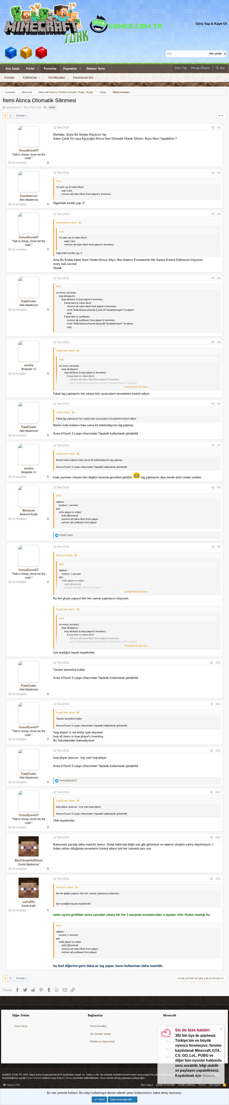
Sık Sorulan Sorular (100, 1034)
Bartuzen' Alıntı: (64, 555)
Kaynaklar (70, 68)
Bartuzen (29, 510)
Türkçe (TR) (13, 1085)
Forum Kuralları (98, 1026)
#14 (218, 837)
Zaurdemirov (29, 196)
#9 (219, 546)
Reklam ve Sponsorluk (102, 1041)
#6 (219, 403)
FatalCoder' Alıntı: (65, 350)
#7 (219, 445)
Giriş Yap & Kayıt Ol (211, 24)
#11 (218, 704)
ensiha (28, 365)
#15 (218, 878)
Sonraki (20, 115)
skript (52, 107)
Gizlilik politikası (186, 1085)
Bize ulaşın (147, 1085)
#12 (218, 750)
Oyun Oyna (21, 1026)
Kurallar (9, 77)
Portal (30, 68)
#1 (219, 127)
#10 (218, 662)
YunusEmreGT (14, 107)
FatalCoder (28, 301)
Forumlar (50, 68)
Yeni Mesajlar (56, 77)
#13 (218, 792)
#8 (219, 487)
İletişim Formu (64, 1078)
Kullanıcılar (30, 77)
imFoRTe (29, 902)
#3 (219, 214)
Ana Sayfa (12, 68)
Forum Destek (34, 1078)
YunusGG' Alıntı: (65, 887)
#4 (219, 278)
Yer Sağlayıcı (89, 1074)
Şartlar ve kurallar (165, 1085)
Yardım (202, 1085)
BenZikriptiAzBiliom (29, 860)
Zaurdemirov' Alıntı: (66, 222)
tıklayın (208, 1075)
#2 (219, 172)
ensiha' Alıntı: (63, 412)
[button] (38, 68)
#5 (219, 342)
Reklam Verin (96, 68)
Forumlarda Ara (83, 77)
